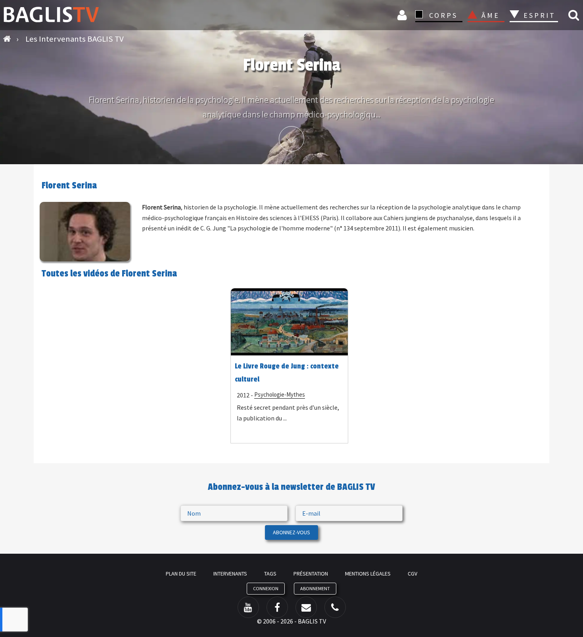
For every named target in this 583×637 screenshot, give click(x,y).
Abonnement (315, 588)
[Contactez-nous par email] (306, 607)
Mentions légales (368, 573)
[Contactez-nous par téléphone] (335, 607)
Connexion (403, 15)
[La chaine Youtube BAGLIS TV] (248, 607)
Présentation (310, 573)
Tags (270, 573)
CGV (412, 573)
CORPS (443, 15)
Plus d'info (291, 139)
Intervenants (230, 573)
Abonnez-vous (291, 532)
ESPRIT (538, 15)
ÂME (490, 15)
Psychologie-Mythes (279, 394)
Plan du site (181, 573)
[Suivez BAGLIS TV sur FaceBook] (277, 607)
